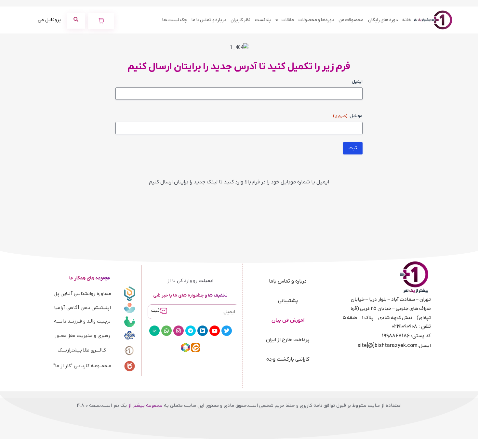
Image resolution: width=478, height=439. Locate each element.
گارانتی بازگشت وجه (288, 359)
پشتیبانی (288, 301)
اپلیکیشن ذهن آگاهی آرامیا (82, 307)
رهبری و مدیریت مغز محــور (82, 335)
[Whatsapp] (166, 331)
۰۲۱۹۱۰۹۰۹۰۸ (404, 326)
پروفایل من (49, 20)
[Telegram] (190, 331)
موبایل (348, 116)
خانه (406, 20)
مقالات (288, 20)
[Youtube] (214, 331)
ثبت (155, 311)
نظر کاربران (240, 20)
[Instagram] (178, 331)
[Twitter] (226, 331)
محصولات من (351, 20)
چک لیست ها (174, 20)
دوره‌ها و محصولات (316, 20)
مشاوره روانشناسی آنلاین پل (82, 293)
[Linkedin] (202, 331)
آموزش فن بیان (288, 320)
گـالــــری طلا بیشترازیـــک (82, 350)
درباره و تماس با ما (209, 20)
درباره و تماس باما (288, 281)
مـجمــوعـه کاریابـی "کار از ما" (82, 366)
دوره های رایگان (383, 20)
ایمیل (357, 81)
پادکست (263, 20)
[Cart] (101, 21)
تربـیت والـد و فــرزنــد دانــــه (82, 321)
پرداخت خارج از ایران (288, 340)
